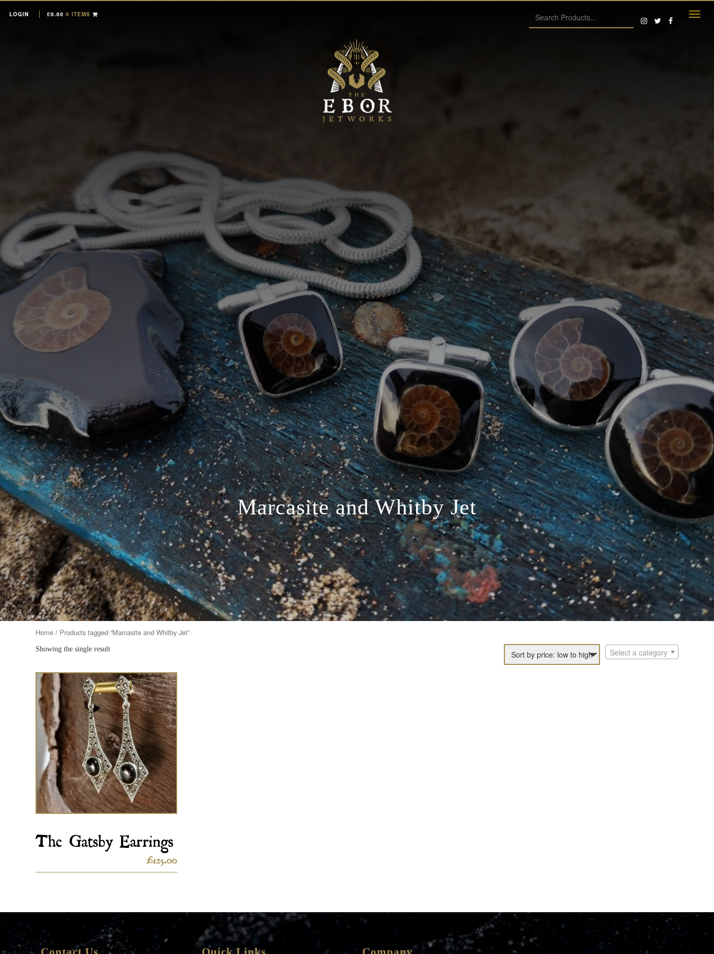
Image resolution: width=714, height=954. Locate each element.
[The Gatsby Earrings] (106, 743)
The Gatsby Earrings (105, 838)
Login (19, 14)
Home (44, 632)
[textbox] (642, 652)
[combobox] (641, 652)
